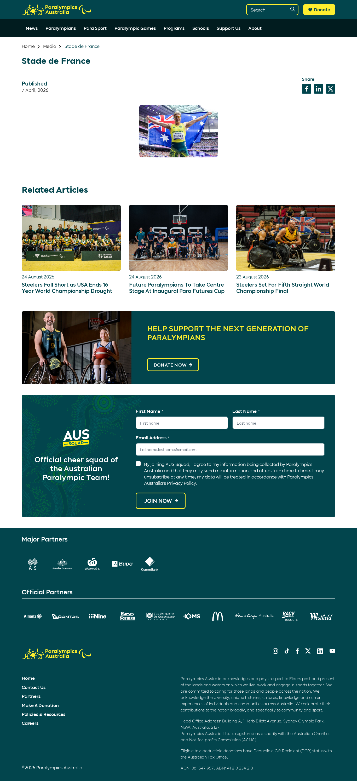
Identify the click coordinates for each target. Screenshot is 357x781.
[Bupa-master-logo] (122, 564)
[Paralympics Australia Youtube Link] (332, 651)
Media (49, 46)
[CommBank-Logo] (149, 564)
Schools (200, 28)
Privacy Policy (181, 483)
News (32, 28)
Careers (30, 723)
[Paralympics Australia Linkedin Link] (320, 652)
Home (28, 46)
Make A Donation (40, 705)
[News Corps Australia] (254, 616)
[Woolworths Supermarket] (92, 564)
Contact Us (33, 687)
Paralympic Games (135, 28)
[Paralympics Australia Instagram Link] (275, 651)
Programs (174, 28)
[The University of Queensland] (160, 616)
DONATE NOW (170, 364)
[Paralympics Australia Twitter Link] (308, 651)
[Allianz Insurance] (33, 616)
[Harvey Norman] (128, 616)
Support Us (228, 28)
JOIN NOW (158, 501)
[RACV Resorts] (290, 616)
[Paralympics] (56, 12)
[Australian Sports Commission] (33, 564)
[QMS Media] (192, 616)
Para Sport (95, 28)
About (255, 28)
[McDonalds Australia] (218, 616)
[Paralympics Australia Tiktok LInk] (287, 651)
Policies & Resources (43, 714)
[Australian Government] (62, 564)
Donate (322, 9)
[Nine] (98, 616)
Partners (31, 696)
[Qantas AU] (65, 616)
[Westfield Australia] (321, 616)
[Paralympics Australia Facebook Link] (297, 651)
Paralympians (60, 28)
